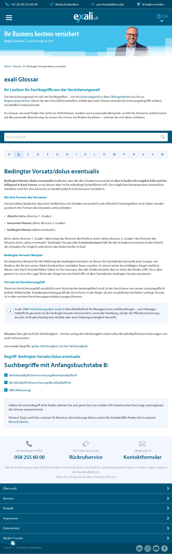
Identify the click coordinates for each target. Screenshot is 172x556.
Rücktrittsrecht (13, 538)
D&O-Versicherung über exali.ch (44, 309)
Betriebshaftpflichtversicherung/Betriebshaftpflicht (43, 375)
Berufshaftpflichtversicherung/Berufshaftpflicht (40, 382)
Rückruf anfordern (67, 4)
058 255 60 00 (29, 457)
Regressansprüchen (17, 101)
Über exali (10, 488)
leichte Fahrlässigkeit (73, 346)
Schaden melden (153, 4)
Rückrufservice (86, 457)
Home (7, 66)
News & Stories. (19, 422)
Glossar (17, 66)
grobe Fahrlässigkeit (44, 346)
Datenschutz (11, 528)
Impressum (10, 518)
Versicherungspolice (89, 97)
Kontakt (8, 508)
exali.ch (86, 17)
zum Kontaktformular (110, 4)
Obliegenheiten (120, 97)
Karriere (8, 498)
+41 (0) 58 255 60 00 (24, 4)
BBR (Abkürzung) (20, 390)
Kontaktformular (143, 457)
